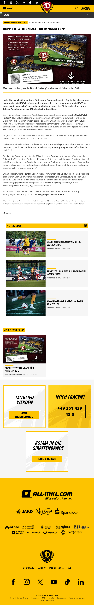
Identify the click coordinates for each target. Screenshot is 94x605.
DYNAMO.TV (28, 567)
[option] (24, 356)
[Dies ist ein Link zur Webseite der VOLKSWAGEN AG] (63, 532)
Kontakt (51, 598)
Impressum (35, 598)
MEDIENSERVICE (56, 567)
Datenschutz (61, 598)
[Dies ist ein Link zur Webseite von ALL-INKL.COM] (47, 494)
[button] (77, 8)
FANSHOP (41, 567)
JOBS (69, 567)
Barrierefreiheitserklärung (19, 598)
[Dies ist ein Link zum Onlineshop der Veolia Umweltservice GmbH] (50, 532)
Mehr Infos (47, 459)
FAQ (43, 598)
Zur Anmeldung (24, 414)
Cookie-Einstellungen (47, 601)
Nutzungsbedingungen (76, 598)
